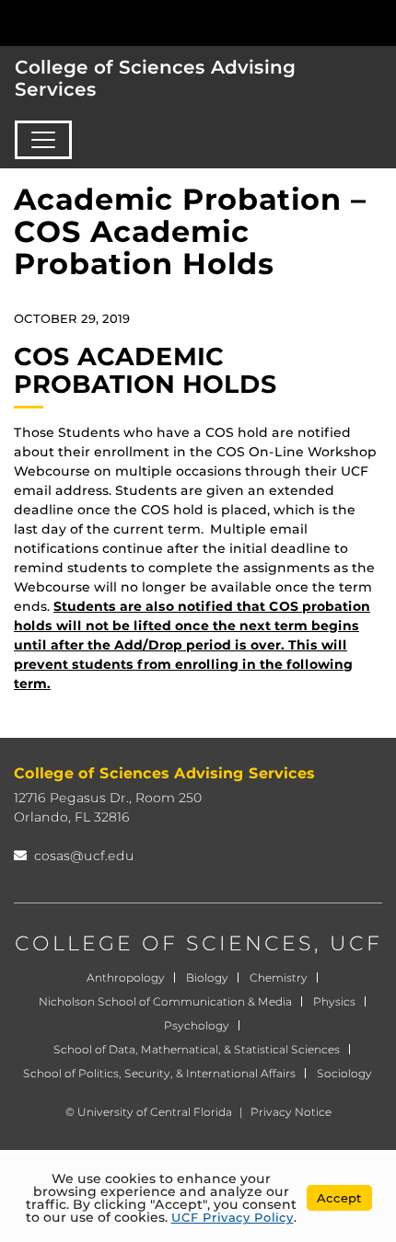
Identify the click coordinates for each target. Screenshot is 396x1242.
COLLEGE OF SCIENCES (164, 943)
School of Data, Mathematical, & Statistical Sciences (196, 1049)
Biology (207, 977)
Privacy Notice (291, 1112)
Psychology (196, 1025)
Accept (339, 1197)
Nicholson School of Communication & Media (165, 1001)
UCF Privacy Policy (232, 1217)
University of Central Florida (154, 1112)
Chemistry (279, 977)
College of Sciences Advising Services (155, 78)
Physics (334, 1001)
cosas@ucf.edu (84, 855)
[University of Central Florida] (140, 22)
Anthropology (126, 977)
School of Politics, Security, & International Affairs (159, 1073)
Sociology (344, 1073)
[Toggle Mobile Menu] (377, 21)
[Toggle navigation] (43, 140)
